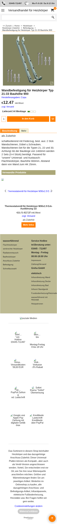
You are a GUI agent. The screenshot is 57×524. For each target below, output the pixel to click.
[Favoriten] (52, 119)
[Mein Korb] (52, 10)
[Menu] (2, 10)
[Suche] (53, 17)
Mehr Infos (28, 225)
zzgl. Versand (8, 107)
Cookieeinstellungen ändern (28, 506)
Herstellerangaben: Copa (14, 97)
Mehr (23, 131)
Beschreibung (9, 131)
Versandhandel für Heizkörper (28, 10)
